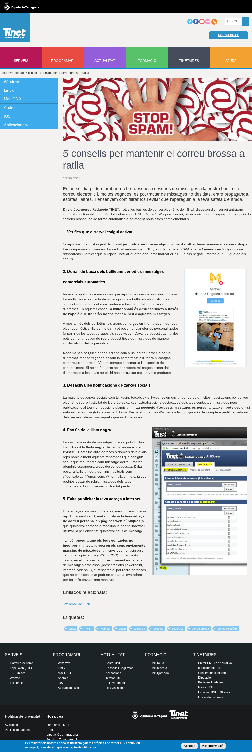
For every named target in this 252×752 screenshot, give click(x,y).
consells (158, 628)
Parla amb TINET (57, 725)
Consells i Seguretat (119, 668)
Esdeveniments (116, 683)
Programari (63, 61)
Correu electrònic (21, 663)
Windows (12, 82)
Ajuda (230, 61)
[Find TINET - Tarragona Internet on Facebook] (196, 23)
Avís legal (11, 725)
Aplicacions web (18, 125)
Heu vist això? (115, 688)
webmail (105, 628)
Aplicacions (113, 673)
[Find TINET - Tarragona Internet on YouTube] (202, 23)
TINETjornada (159, 673)
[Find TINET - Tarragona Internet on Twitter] (190, 23)
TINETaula (157, 663)
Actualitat (104, 61)
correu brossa (200, 628)
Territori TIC (113, 678)
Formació (147, 61)
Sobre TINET (114, 663)
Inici (4, 73)
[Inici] (15, 29)
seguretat (177, 628)
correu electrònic (228, 628)
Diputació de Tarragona (62, 734)
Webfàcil (15, 678)
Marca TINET (207, 687)
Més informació (212, 746)
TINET (88, 628)
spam (122, 628)
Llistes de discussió (211, 697)
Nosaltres (54, 716)
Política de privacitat (22, 716)
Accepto (189, 746)
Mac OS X (13, 99)
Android (11, 108)
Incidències (17, 683)
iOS (7, 116)
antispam (139, 628)
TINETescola (158, 668)
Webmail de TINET (78, 604)
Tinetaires (189, 61)
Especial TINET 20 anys (214, 692)
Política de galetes (17, 730)
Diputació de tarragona (21, 6)
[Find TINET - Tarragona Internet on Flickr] (208, 23)
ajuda (72, 628)
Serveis (21, 61)
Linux (9, 90)
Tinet (49, 730)
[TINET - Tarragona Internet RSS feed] (214, 23)
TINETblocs (17, 673)
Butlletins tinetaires (210, 682)
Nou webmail (228, 35)
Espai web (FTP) (21, 668)
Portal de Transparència (62, 739)
